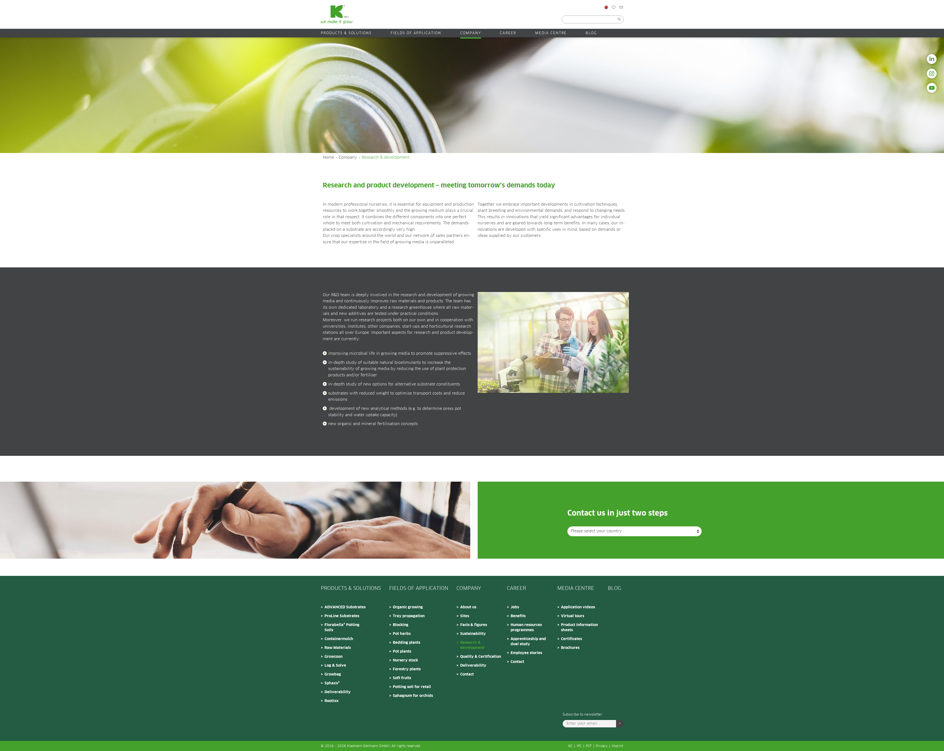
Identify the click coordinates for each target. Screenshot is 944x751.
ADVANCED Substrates (345, 607)
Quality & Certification (480, 657)
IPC (579, 746)
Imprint (617, 746)
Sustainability (473, 634)
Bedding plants (406, 642)
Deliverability (337, 692)
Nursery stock (405, 660)
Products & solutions (346, 33)
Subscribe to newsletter (582, 714)
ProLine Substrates (341, 616)
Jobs (515, 607)
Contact (630, 18)
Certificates (571, 639)
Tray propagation (409, 616)
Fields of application (416, 33)
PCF (589, 746)
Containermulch (338, 639)
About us (468, 607)
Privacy (601, 746)
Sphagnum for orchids (413, 696)
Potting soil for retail (412, 687)
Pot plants (402, 651)
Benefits (518, 616)
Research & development (472, 645)
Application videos (578, 607)
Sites (464, 616)
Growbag (332, 674)
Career (508, 33)
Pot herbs (402, 634)
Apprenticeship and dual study (528, 641)
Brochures (570, 648)
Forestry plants (407, 669)
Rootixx (331, 701)
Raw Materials (337, 648)
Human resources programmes (526, 627)
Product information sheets (579, 627)
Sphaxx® (332, 683)
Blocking (400, 625)
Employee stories (526, 653)
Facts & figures (473, 625)
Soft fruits (402, 678)
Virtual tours (572, 616)
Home (328, 157)
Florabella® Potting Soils (341, 627)
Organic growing (408, 607)
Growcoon (333, 657)
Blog (620, 18)
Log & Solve (335, 665)
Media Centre (551, 33)
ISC (570, 746)
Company (470, 33)
